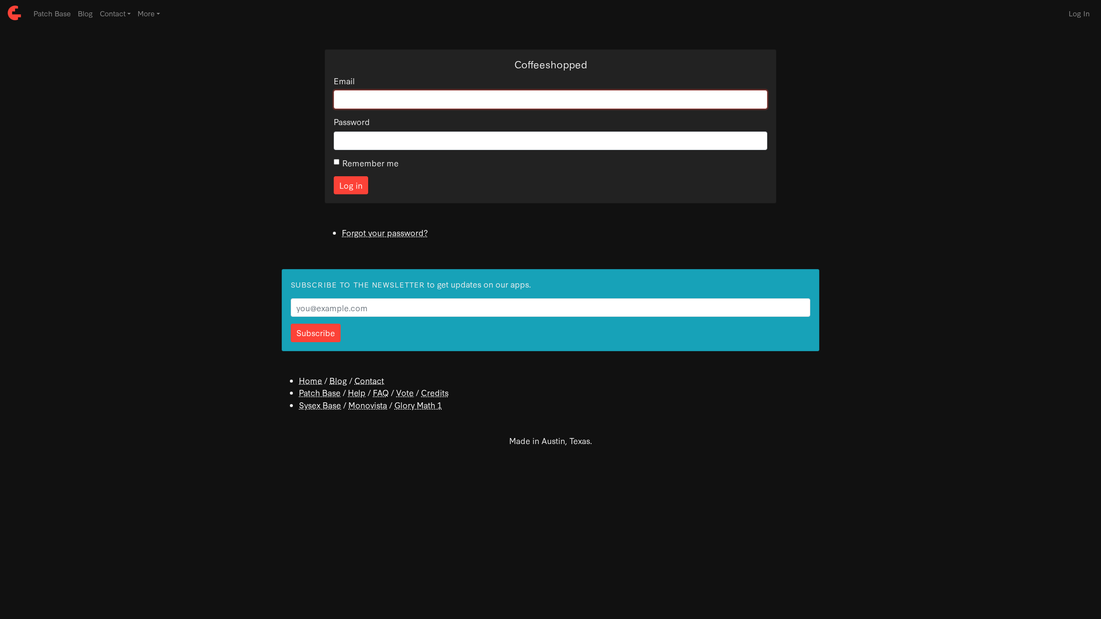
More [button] (146, 13)
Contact (369, 380)
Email (344, 80)
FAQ (381, 392)
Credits (435, 392)
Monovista (367, 405)
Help (357, 392)
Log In (1079, 13)
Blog (85, 13)
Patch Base (52, 13)
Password (352, 121)
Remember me (370, 163)
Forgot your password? (385, 232)
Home (310, 380)
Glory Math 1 (418, 405)
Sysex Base (320, 405)
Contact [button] (113, 13)
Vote (405, 392)
